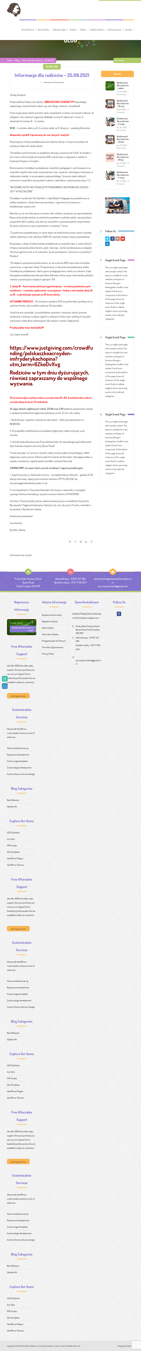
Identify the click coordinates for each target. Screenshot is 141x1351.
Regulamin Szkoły (50, 621)
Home (9, 60)
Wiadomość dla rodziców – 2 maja (123, 121)
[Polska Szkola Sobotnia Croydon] (14, 10)
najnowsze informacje (53, 82)
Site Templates (13, 852)
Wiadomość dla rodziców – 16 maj (123, 103)
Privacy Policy (48, 653)
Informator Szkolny (50, 634)
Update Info (12, 806)
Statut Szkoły (48, 628)
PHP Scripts (12, 845)
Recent (117, 74)
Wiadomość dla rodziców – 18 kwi (123, 157)
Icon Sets (11, 839)
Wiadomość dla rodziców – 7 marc (123, 175)
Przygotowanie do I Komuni (54, 640)
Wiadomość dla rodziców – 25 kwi (123, 139)
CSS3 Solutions (13, 832)
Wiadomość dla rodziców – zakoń (123, 85)
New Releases (13, 800)
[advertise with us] (117, 205)
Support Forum (23, 674)
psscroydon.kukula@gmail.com (113, 586)
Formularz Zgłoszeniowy (52, 647)
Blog (17, 60)
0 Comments (121, 94)
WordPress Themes (15, 865)
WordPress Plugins (15, 858)
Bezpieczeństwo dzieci (52, 615)
